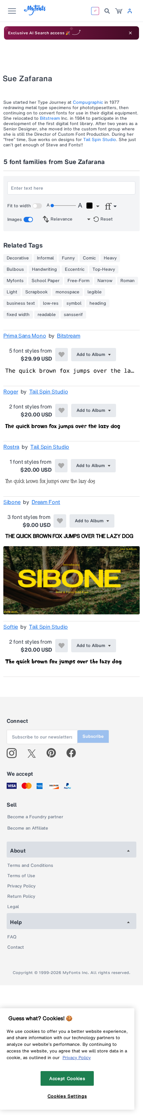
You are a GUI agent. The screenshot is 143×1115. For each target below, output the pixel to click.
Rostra (11, 446)
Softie (10, 626)
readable (47, 314)
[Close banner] (130, 33)
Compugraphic (88, 102)
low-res (51, 303)
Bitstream (50, 118)
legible (94, 292)
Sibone (12, 502)
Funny (68, 258)
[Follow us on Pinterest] (54, 753)
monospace (67, 292)
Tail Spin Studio (99, 139)
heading (97, 303)
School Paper (46, 280)
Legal (13, 906)
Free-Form (78, 280)
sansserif (73, 314)
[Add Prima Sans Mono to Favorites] (61, 354)
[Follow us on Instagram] (14, 753)
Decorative (18, 258)
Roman (127, 280)
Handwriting (44, 269)
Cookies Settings (67, 1096)
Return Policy (21, 896)
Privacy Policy (21, 886)
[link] (118, 11)
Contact (15, 947)
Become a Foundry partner (35, 817)
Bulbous (15, 269)
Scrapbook (36, 292)
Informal (45, 258)
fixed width (18, 314)
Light (12, 292)
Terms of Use (21, 876)
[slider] (63, 205)
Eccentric (74, 269)
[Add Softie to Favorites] (61, 645)
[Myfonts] (35, 13)
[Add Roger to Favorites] (61, 410)
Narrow (104, 280)
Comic (89, 258)
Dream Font (46, 502)
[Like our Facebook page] (74, 753)
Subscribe (93, 736)
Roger (10, 391)
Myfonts (15, 280)
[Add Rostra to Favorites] (61, 465)
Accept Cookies (67, 1078)
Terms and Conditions (30, 865)
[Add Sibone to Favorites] (60, 521)
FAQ (11, 937)
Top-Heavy (103, 269)
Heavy (110, 258)
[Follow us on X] (34, 753)
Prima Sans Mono (24, 335)
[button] (92, 207)
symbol (74, 303)
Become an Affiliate (27, 828)
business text (21, 303)
